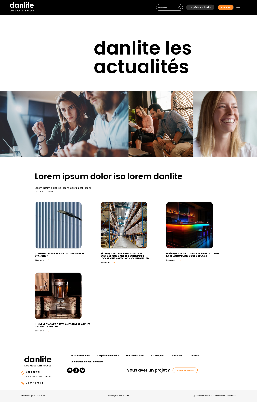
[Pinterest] (82, 370)
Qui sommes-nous (80, 355)
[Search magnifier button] (180, 7)
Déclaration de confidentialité (87, 361)
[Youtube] (70, 370)
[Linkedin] (76, 370)
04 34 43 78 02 (34, 382)
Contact (194, 355)
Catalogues (157, 355)
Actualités (176, 355)
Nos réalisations (135, 355)
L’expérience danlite (200, 7)
